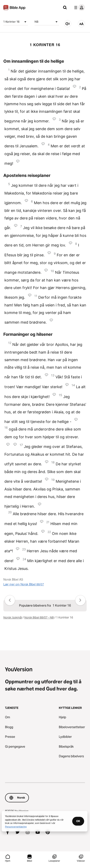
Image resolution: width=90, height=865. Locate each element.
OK (78, 821)
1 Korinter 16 (11, 21)
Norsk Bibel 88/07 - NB (39, 617)
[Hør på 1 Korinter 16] (67, 23)
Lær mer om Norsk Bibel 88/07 (23, 584)
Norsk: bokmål (12, 617)
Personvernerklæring (16, 826)
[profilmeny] (79, 7)
